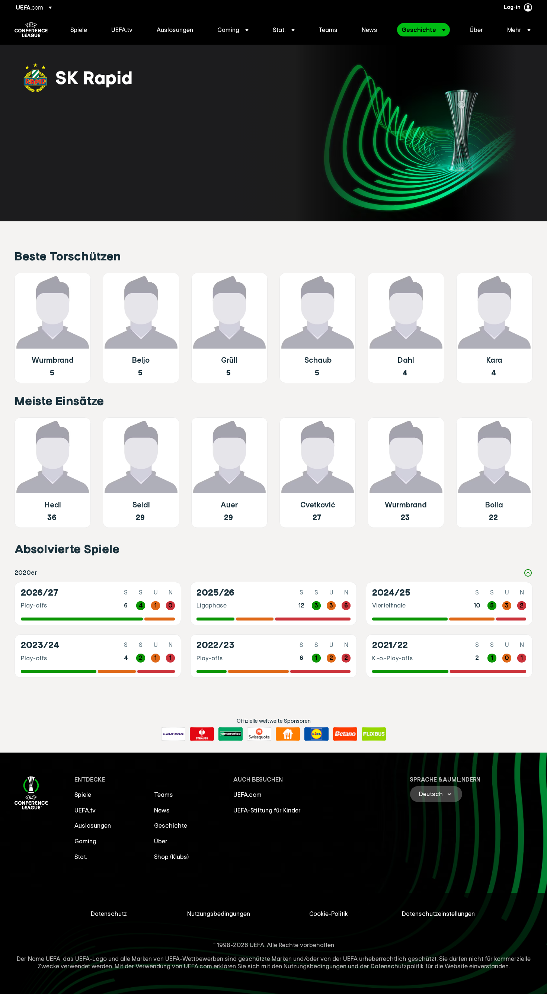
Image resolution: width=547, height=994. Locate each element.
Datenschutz (109, 913)
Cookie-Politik (328, 913)
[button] (232, 30)
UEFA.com (247, 794)
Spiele (82, 794)
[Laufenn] (173, 734)
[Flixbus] (374, 734)
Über (160, 841)
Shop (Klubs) (171, 856)
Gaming (85, 841)
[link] (78, 30)
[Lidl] (316, 734)
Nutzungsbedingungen (218, 913)
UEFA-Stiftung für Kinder (267, 810)
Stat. (80, 856)
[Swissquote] (259, 734)
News (162, 810)
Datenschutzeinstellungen (438, 913)
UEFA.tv (85, 810)
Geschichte (170, 825)
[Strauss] (202, 734)
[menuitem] (81, 30)
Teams (163, 794)
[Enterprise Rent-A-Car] (230, 734)
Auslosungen (92, 825)
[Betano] (345, 734)
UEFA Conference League (31, 29)
